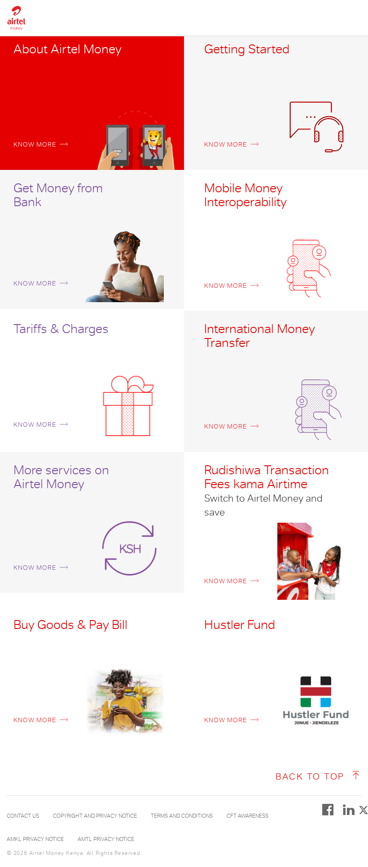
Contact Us (23, 816)
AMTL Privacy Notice (106, 839)
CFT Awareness (247, 816)
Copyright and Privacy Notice (95, 816)
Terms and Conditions (182, 816)
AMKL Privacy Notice (35, 839)
